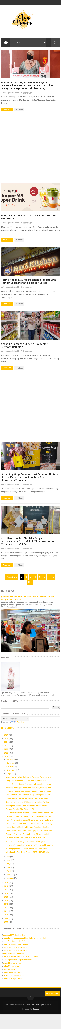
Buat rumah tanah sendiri (13, 975)
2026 (6, 735)
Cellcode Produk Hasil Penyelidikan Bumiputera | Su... (28, 838)
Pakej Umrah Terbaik (11, 966)
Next (30, 582)
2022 (6, 749)
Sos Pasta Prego (10, 969)
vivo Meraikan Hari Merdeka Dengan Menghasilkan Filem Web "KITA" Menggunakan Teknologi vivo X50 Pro (28, 541)
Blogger (36, 1009)
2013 (6, 904)
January (9, 878)
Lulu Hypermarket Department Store (17, 960)
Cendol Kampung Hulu (12, 963)
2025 (6, 738)
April (8, 867)
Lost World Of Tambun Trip (14, 935)
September (11, 770)
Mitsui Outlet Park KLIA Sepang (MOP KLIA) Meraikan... (29, 852)
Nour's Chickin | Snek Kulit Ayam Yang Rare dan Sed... (28, 827)
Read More (7, 109)
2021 (6, 753)
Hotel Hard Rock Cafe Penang (15, 944)
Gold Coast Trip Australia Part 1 (16, 947)
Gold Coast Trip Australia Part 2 (16, 950)
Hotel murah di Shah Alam (13, 954)
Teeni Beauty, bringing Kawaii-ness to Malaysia (25, 841)
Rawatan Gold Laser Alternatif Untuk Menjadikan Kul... (28, 834)
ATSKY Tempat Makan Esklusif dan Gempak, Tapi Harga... (30, 823)
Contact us (53, 993)
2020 (6, 756)
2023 (6, 746)
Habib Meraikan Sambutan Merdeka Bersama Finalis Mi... (29, 820)
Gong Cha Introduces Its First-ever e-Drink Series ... (27, 781)
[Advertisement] (30, 149)
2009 (6, 918)
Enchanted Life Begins (34, 1005)
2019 (6, 883)
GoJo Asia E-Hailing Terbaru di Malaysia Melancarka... (28, 777)
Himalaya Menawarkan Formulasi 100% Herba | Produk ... (29, 845)
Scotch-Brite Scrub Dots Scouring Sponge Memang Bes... (30, 831)
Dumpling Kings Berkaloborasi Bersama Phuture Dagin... (29, 791)
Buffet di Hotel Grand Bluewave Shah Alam (20, 957)
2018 (6, 886)
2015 (6, 897)
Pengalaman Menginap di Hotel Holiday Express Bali (24, 938)
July (8, 857)
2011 (6, 911)
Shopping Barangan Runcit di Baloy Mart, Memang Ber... (29, 788)
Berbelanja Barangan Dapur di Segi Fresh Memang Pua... (29, 816)
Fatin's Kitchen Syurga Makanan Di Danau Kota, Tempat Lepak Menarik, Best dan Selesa (28, 281)
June (8, 860)
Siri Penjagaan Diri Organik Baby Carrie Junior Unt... (27, 848)
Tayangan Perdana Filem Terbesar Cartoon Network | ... (28, 806)
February (10, 874)
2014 (6, 900)
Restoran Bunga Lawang (13, 979)
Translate (20, 722)
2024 (6, 742)
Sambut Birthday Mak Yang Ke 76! (20, 809)
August (9, 774)
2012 (6, 908)
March (9, 871)
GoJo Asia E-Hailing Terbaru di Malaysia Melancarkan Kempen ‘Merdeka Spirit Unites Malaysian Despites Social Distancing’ (27, 85)
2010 (6, 915)
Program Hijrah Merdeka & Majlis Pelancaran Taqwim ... (29, 798)
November (10, 763)
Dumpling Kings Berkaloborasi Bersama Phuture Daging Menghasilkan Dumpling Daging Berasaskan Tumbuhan (29, 477)
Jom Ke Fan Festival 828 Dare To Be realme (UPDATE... (29, 802)
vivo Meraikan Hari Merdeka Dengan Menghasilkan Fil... (29, 795)
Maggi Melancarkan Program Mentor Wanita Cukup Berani (29, 813)
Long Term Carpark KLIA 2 (14, 941)
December (10, 759)
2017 (6, 890)
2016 (6, 893)
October (9, 767)
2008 (6, 922)
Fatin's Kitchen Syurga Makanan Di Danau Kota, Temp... (29, 784)
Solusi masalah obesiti (12, 972)
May (8, 864)
